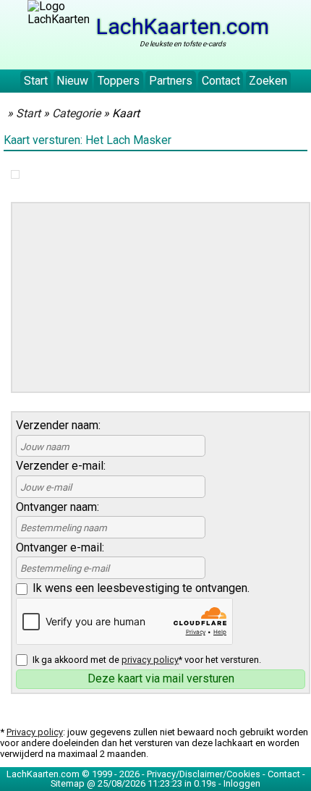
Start (36, 81)
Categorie (76, 113)
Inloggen (241, 783)
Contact (221, 81)
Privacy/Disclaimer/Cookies (203, 774)
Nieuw (72, 81)
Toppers (119, 81)
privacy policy (150, 659)
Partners (170, 81)
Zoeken (268, 81)
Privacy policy (35, 732)
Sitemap (68, 783)
